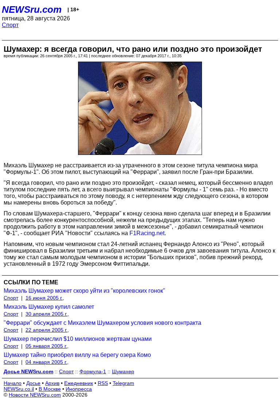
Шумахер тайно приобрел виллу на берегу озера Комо (77, 355)
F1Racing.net (146, 233)
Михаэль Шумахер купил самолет (49, 307)
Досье (33, 383)
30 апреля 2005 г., (47, 314)
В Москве (50, 389)
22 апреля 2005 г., (47, 330)
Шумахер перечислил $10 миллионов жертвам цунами (78, 339)
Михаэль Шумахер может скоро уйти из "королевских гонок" (84, 291)
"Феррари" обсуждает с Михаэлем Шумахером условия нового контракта (102, 323)
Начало (13, 383)
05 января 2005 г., (47, 346)
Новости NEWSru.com (35, 395)
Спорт (10, 25)
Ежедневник (78, 383)
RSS (103, 383)
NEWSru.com (32, 9)
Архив (52, 383)
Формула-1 (92, 371)
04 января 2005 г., (47, 362)
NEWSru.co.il (19, 389)
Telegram (123, 383)
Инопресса (79, 389)
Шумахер (123, 371)
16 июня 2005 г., (45, 298)
